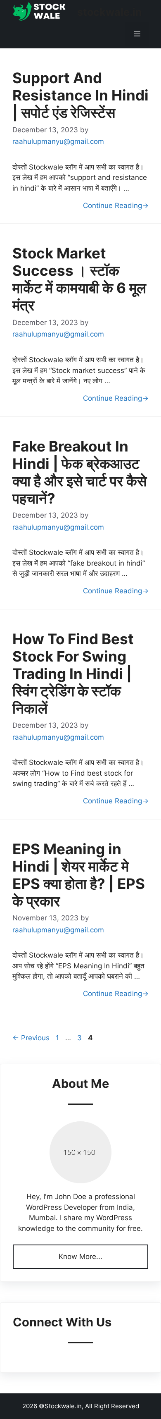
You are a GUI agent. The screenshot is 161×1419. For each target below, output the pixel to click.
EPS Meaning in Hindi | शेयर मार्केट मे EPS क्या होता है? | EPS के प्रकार (78, 875)
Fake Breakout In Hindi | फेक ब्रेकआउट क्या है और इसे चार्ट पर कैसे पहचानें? (79, 472)
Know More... (80, 1256)
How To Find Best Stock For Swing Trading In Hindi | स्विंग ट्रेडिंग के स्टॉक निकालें (73, 673)
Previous (31, 1038)
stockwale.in (109, 12)
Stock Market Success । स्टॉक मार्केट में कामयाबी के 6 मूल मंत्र (79, 279)
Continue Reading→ (116, 205)
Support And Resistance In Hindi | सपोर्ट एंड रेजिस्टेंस (80, 95)
